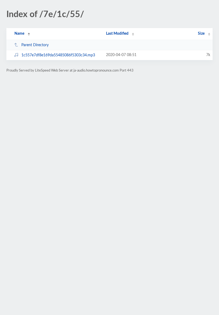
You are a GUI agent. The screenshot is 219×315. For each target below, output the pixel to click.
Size (201, 34)
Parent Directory (35, 45)
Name (19, 34)
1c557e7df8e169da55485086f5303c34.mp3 (58, 55)
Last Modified (117, 34)
